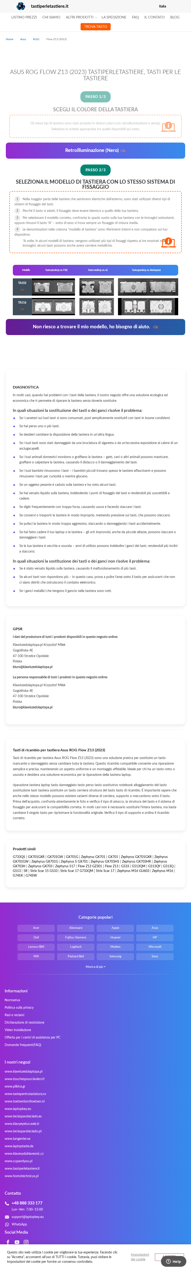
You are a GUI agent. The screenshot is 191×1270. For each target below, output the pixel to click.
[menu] (95, 22)
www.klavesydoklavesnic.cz (24, 1153)
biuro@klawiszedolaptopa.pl (32, 667)
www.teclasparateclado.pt (23, 1131)
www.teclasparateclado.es (23, 1116)
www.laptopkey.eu (18, 1109)
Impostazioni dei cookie (140, 1257)
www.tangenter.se (17, 1139)
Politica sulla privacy (19, 1007)
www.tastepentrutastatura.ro (25, 1094)
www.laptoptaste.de (19, 1146)
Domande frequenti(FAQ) (23, 1045)
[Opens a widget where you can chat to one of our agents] (173, 1262)
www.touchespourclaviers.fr (25, 1079)
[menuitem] (24, 17)
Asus (23, 39)
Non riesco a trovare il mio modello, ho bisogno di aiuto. (95, 327)
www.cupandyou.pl (18, 1161)
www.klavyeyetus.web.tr (22, 1124)
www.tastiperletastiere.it (22, 1168)
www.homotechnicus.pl (21, 1176)
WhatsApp (19, 1224)
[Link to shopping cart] (173, 6)
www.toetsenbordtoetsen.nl (24, 1101)
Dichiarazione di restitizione (24, 1022)
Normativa (12, 1000)
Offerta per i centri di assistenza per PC (32, 1037)
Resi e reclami (14, 1015)
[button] (182, 6)
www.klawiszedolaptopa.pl (23, 1071)
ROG (36, 39)
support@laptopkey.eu (28, 1217)
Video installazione (18, 1030)
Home (10, 39)
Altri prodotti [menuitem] (79, 17)
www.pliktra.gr (15, 1086)
